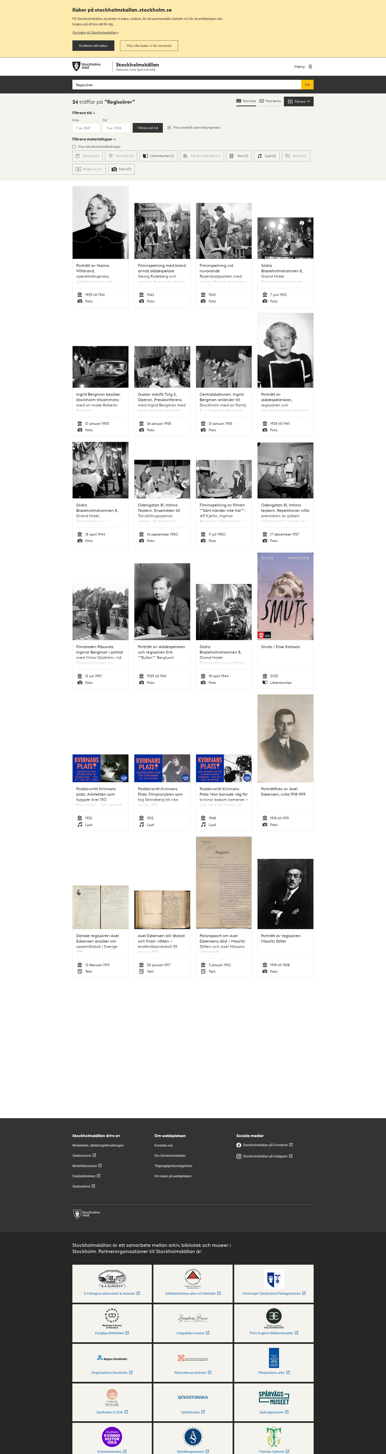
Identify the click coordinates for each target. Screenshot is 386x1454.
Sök (307, 85)
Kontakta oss (163, 1145)
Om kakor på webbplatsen (173, 1176)
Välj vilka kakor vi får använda (149, 46)
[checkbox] (158, 156)
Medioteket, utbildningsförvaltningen (98, 1145)
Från (75, 120)
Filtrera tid (82, 112)
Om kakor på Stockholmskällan (94, 32)
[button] (83, 113)
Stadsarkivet (81, 1186)
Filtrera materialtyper (92, 139)
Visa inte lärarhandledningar (99, 146)
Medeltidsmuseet (84, 1166)
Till (105, 120)
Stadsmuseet (81, 1155)
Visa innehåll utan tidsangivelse (196, 127)
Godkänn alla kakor (93, 46)
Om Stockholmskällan (170, 1155)
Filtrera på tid (148, 128)
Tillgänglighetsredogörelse (173, 1166)
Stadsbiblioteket (83, 1176)
